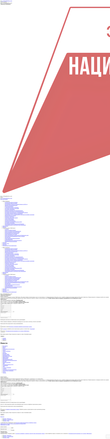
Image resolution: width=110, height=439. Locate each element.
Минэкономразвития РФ (7, 359)
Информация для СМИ (4, 424)
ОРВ (4, 363)
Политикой (32, 328)
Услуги (4, 371)
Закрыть (2, 336)
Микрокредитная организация (11, 241)
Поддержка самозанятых (10, 209)
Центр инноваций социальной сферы (12, 232)
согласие (5, 328)
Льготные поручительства (10, 220)
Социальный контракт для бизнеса (12, 207)
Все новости (5, 345)
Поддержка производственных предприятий (14, 213)
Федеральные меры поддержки (11, 203)
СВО (4, 366)
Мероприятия (5, 226)
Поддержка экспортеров (10, 222)
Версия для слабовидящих (5, 4)
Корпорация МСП (6, 355)
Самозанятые (5, 365)
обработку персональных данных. (12, 409)
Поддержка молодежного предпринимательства (14, 211)
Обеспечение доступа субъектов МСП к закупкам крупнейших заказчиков (19, 214)
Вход (1, 199)
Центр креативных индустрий (11, 234)
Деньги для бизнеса (6, 351)
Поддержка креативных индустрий (12, 208)
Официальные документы (5, 423)
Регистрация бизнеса (9, 206)
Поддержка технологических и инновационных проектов (16, 212)
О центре (7, 229)
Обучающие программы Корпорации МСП (13, 221)
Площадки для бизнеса (9, 216)
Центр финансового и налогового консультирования (15, 271)
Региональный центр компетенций (9, 245)
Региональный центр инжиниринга (12, 233)
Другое (4, 352)
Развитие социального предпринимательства (14, 210)
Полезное (4, 242)
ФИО (12, 427)
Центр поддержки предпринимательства (13, 231)
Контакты (5, 244)
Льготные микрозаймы (9, 219)
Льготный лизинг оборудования (11, 217)
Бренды (4, 346)
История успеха (6, 354)
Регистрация (5, 199)
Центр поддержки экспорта (10, 230)
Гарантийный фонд (9, 239)
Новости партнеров (6, 362)
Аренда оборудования (9, 218)
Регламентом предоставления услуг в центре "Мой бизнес (80, 433)
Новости (4, 227)
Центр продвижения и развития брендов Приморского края (16, 235)
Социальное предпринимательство (9, 369)
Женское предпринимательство (11, 205)
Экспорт (4, 372)
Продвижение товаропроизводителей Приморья (14, 223)
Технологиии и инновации (8, 370)
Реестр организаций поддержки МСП (18, 423)
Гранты (4, 350)
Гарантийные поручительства (8, 349)
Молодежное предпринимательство (10, 360)
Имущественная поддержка (10, 215)
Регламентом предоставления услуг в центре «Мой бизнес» (17, 331)
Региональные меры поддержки (11, 202)
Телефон (12, 430)
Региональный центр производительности (13, 240)
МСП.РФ (4, 361)
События (4, 368)
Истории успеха (6, 243)
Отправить (3, 332)
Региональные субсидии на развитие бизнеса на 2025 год (16, 204)
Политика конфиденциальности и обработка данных (26, 422)
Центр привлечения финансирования (12, 238)
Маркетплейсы (6, 357)
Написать (2, 416)
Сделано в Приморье (7, 367)
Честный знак (7, 237)
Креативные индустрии (7, 356)
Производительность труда (8, 364)
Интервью (5, 353)
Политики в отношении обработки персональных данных (20, 326)
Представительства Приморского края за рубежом (15, 236)
